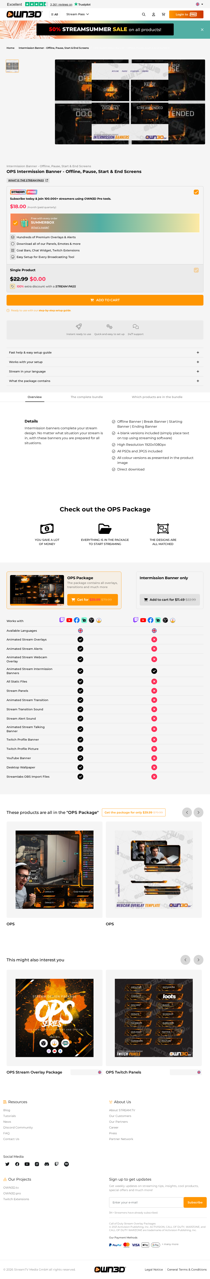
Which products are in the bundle (157, 397)
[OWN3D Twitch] (56, 1164)
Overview (35, 397)
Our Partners (118, 1122)
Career (114, 1127)
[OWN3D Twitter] (7, 1164)
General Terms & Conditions (187, 1269)
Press (113, 1133)
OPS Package (80, 578)
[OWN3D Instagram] (37, 1164)
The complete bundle (87, 397)
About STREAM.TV (122, 1110)
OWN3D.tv (11, 1187)
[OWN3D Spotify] (66, 1164)
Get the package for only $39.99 (134, 812)
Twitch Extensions (16, 1199)
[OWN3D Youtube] (27, 1164)
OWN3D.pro (12, 1193)
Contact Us (11, 1139)
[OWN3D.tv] (110, 1269)
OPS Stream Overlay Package (34, 1072)
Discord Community (18, 1127)
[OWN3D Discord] (47, 1164)
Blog (6, 1110)
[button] (12, 66)
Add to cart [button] (108, 300)
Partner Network (121, 1139)
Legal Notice (154, 1269)
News (7, 1122)
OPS (11, 924)
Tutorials (9, 1116)
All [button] (56, 14)
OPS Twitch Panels (123, 1072)
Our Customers (120, 1116)
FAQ (6, 1133)
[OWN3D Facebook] (17, 1164)
